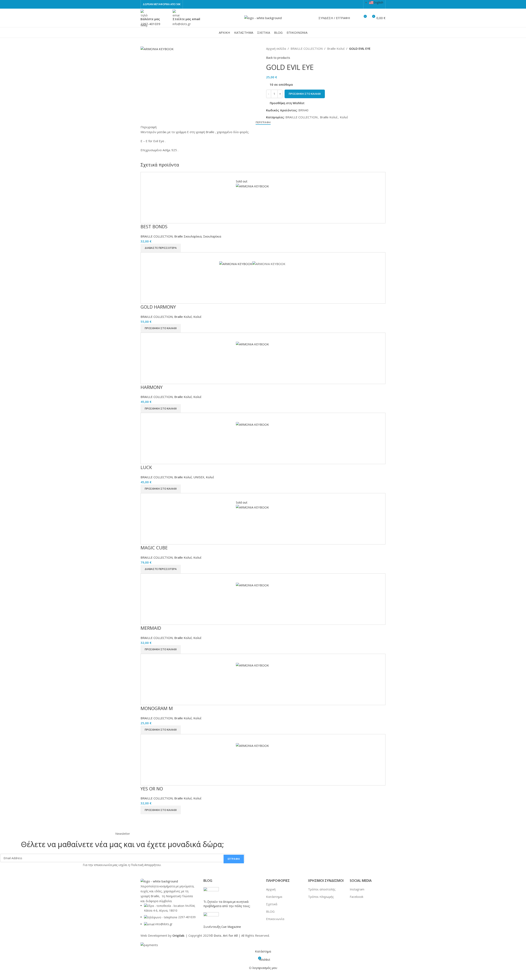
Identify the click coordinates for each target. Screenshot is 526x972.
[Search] (356, 18)
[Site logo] (263, 17)
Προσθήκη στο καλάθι (305, 94)
